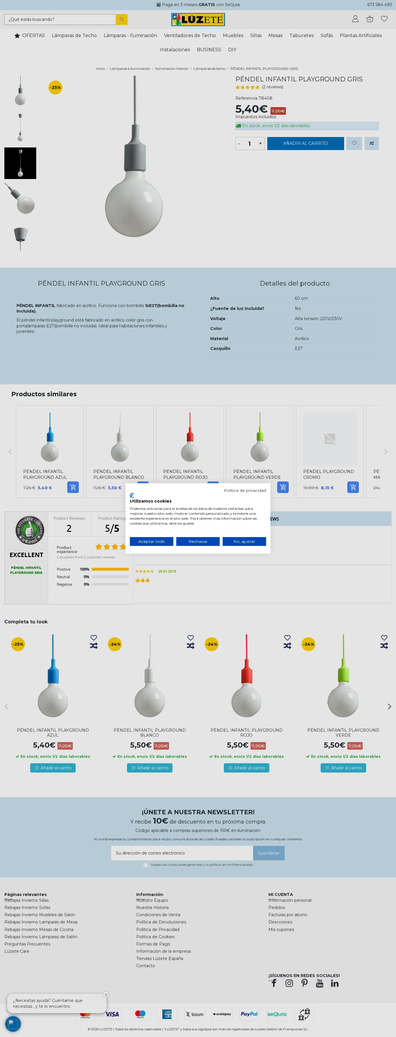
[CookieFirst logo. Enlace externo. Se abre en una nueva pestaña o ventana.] (132, 495)
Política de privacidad (245, 490)
